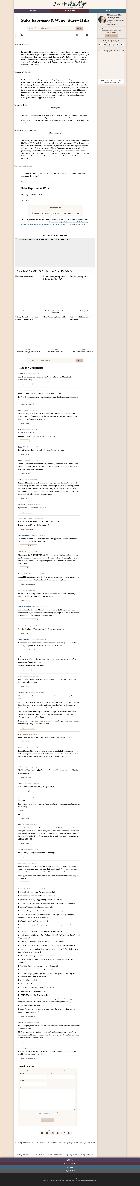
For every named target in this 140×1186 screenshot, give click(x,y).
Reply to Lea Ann (25, 857)
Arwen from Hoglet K (24, 639)
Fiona (19, 429)
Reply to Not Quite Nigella (28, 1016)
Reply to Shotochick (26, 512)
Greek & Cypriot (80, 222)
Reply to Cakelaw (25, 1042)
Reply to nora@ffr (25, 791)
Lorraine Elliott (74, 1179)
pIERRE (20, 797)
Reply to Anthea (25, 454)
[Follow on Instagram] (52, 1133)
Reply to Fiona (25, 441)
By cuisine (53, 222)
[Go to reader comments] (22, 35)
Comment (22, 1088)
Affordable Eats (48, 224)
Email (77, 213)
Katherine (21, 767)
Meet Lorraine (112, 24)
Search (79, 28)
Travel (107, 11)
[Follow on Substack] (47, 1133)
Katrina (20, 460)
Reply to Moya (24, 600)
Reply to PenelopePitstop (28, 584)
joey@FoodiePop (23, 518)
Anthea (20, 447)
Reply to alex (24, 633)
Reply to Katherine (26, 777)
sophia (20, 676)
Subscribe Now (112, 36)
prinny (20, 825)
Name (22, 1074)
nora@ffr (20, 783)
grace (19, 410)
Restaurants (70, 11)
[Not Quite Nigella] (70, 5)
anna (19, 863)
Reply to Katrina (25, 473)
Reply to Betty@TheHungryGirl (29, 620)
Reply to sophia (25, 686)
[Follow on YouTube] (41, 1133)
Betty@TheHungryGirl (24, 607)
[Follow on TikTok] (63, 1133)
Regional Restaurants (31, 224)
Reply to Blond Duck (26, 384)
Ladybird (20, 656)
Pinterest (57, 213)
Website (22, 1080)
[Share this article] (17, 35)
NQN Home (70, 1171)
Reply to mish (24, 568)
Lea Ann (20, 849)
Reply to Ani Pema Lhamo (27, 728)
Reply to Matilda (25, 761)
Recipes (33, 11)
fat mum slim (22, 390)
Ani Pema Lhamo (23, 692)
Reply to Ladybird (25, 670)
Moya (19, 590)
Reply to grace (25, 423)
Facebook (47, 213)
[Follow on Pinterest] (58, 1133)
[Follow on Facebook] (69, 1133)
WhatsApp (68, 213)
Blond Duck (21, 374)
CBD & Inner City (63, 224)
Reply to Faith (24, 498)
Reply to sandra (25, 742)
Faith (19, 480)
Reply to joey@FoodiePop (28, 529)
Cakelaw (20, 1022)
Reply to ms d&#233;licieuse (28, 546)
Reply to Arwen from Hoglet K (29, 650)
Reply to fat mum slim (26, 404)
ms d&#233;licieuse (23, 535)
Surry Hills (80, 224)
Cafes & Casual (65, 222)
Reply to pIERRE (25, 818)
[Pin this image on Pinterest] (94, 45)
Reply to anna (24, 883)
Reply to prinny (25, 843)
